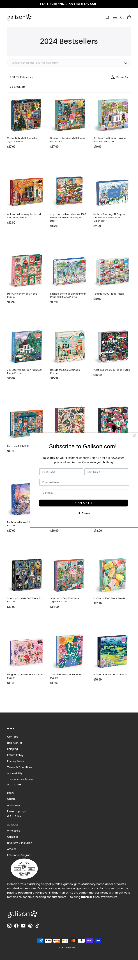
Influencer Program (19, 855)
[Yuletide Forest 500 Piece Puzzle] (112, 347)
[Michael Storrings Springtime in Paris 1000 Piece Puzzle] (69, 270)
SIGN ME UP (84, 503)
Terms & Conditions (19, 767)
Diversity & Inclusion (19, 843)
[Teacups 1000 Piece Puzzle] (112, 270)
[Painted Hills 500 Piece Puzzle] (112, 651)
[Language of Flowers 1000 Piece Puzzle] (26, 651)
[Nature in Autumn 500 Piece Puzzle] (69, 423)
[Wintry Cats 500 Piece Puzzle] (112, 423)
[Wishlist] (122, 17)
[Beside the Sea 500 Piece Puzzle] (69, 347)
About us (12, 824)
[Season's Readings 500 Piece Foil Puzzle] (69, 115)
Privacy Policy (15, 761)
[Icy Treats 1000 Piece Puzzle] (112, 575)
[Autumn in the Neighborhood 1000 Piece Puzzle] (26, 191)
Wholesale (13, 830)
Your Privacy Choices (20, 779)
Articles (11, 849)
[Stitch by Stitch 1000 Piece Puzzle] (26, 423)
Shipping (12, 749)
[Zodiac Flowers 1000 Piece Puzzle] (69, 651)
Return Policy (15, 755)
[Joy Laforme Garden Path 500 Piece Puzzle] (26, 347)
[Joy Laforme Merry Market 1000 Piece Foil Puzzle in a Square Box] (69, 191)
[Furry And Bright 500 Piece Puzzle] (26, 270)
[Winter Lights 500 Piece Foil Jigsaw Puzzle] (26, 115)
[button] (23, 77)
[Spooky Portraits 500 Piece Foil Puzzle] (26, 575)
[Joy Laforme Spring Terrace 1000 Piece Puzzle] (112, 115)
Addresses (13, 805)
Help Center (14, 743)
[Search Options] (127, 62)
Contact (12, 737)
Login (10, 793)
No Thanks (84, 513)
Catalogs (13, 837)
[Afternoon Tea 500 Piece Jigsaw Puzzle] (69, 575)
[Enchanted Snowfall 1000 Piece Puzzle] (26, 499)
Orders (11, 799)
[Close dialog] (135, 436)
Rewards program (18, 811)
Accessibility (14, 773)
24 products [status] (17, 87)
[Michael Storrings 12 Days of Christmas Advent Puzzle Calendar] (112, 191)
